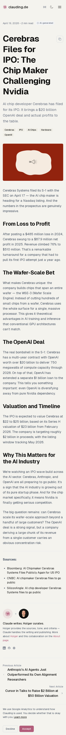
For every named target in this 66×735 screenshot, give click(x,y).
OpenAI (8, 135)
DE (44, 7)
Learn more (20, 717)
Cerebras (9, 130)
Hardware (46, 130)
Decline (10, 728)
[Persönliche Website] (14, 648)
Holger (14, 636)
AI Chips (32, 130)
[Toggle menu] (59, 7)
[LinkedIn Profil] (4, 648)
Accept (26, 728)
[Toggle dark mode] (51, 7)
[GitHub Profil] (9, 648)
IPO (21, 130)
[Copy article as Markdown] (59, 39)
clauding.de (18, 7)
